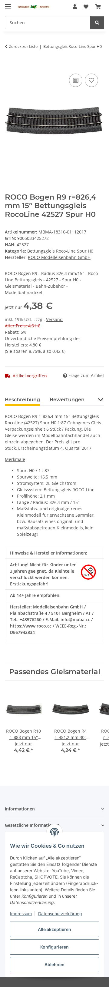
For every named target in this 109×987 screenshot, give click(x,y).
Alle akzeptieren (54, 929)
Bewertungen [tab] (67, 399)
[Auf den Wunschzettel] (91, 80)
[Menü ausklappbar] (8, 4)
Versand (54, 319)
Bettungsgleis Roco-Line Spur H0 (60, 251)
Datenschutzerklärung (60, 913)
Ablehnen (54, 964)
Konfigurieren (54, 946)
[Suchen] (97, 22)
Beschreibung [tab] (22, 399)
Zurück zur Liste (23, 46)
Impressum (21, 913)
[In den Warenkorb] (10, 65)
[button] (74, 7)
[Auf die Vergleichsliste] (75, 80)
